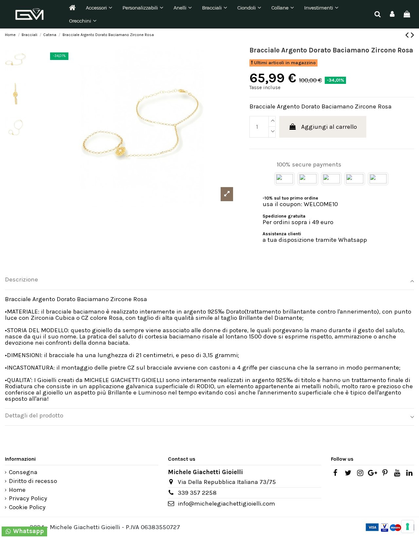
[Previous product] (408, 34)
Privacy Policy (28, 498)
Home (17, 490)
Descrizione (21, 280)
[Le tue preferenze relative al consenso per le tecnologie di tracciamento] (407, 526)
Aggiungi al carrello (329, 126)
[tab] (209, 281)
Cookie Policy (27, 507)
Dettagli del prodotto (34, 416)
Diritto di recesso (33, 481)
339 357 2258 (197, 492)
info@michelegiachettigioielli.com (226, 503)
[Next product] (412, 34)
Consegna (23, 472)
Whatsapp (27, 531)
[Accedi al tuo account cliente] (392, 14)
